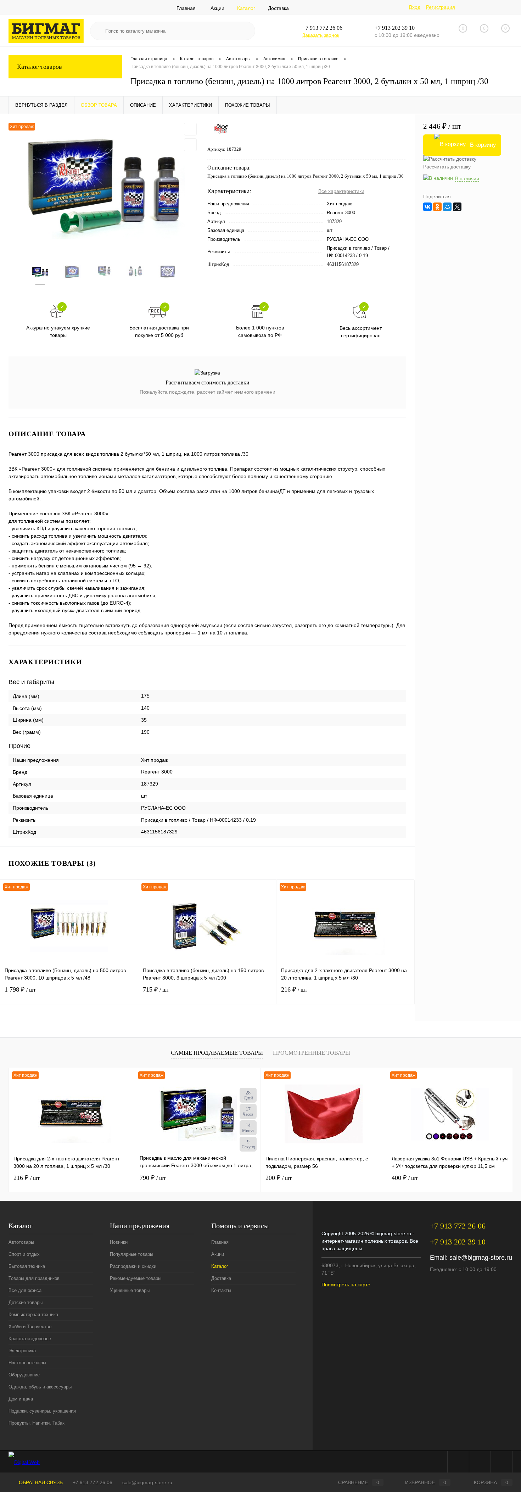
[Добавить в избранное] (190, 129)
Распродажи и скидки (133, 1266)
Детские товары (26, 1302)
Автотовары (21, 1242)
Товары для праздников (34, 1278)
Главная (186, 8)
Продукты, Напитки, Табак (37, 1423)
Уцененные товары (130, 1290)
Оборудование (24, 1374)
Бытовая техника (27, 1266)
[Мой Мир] (447, 207)
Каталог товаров (39, 66)
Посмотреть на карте (345, 1284)
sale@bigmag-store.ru (480, 1257)
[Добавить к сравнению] (190, 144)
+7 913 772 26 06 (92, 1482)
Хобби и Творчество (30, 1326)
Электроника (22, 1350)
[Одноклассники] (437, 207)
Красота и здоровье (30, 1338)
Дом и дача (21, 1399)
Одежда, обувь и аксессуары (40, 1387)
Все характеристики (341, 191)
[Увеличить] (104, 184)
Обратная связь (40, 1482)
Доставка (278, 8)
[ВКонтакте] (427, 207)
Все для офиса (25, 1290)
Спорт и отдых (24, 1254)
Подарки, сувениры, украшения (42, 1411)
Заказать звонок (320, 35)
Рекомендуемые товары (135, 1278)
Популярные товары (131, 1254)
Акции (217, 8)
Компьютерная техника (33, 1314)
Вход (414, 7)
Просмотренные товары (311, 1053)
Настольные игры (27, 1362)
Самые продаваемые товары (217, 1053)
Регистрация (440, 7)
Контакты (221, 1290)
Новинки (119, 1242)
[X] (457, 207)
